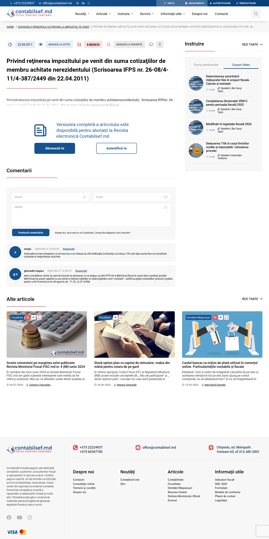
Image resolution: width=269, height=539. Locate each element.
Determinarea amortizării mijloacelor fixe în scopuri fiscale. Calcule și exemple (228, 80)
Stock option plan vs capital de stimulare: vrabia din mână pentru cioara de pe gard (132, 365)
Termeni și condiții (84, 488)
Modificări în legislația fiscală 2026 (229, 124)
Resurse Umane (177, 492)
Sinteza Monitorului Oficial (184, 496)
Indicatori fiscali (225, 479)
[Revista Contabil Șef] (27, 317)
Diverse (172, 500)
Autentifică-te (116, 148)
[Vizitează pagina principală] (29, 13)
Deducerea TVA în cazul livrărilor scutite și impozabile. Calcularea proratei (227, 147)
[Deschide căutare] (256, 13)
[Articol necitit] (33, 317)
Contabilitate (176, 479)
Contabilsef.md (129, 479)
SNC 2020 (221, 484)
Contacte (221, 14)
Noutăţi (80, 14)
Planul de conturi (225, 496)
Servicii (145, 14)
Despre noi (200, 14)
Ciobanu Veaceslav (40, 384)
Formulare (221, 488)
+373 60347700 (91, 452)
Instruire (124, 14)
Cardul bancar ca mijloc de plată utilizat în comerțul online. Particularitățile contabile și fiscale (220, 365)
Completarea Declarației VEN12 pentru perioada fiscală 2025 (226, 102)
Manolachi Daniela (215, 384)
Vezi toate (250, 44)
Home (10, 26)
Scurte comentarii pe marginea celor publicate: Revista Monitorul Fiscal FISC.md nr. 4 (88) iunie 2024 (46, 365)
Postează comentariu (30, 232)
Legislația (221, 500)
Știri (122, 484)
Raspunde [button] (69, 248)
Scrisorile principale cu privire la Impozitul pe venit (53, 26)
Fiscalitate (174, 484)
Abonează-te (54, 148)
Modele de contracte (227, 492)
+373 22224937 (91, 447)
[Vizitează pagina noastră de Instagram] (89, 3)
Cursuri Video (241, 65)
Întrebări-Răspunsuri (180, 488)
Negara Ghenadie (127, 384)
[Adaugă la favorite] (39, 317)
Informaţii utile (171, 14)
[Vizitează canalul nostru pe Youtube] (83, 3)
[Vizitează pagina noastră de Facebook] (77, 3)
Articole (101, 14)
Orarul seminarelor (206, 65)
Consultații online (84, 484)
